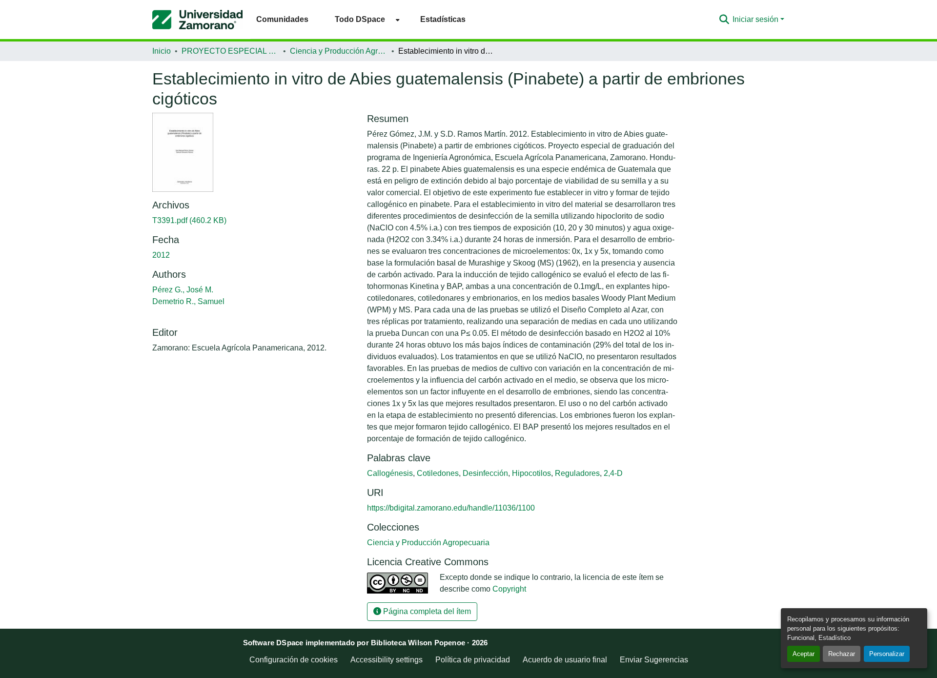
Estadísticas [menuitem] (443, 19)
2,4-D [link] (613, 473)
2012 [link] (161, 255)
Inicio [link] (161, 51)
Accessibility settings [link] (386, 660)
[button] (197, 19)
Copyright (509, 589)
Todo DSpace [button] (360, 19)
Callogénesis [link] (390, 473)
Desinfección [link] (485, 473)
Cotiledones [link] (438, 473)
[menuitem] (364, 19)
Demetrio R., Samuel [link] (188, 301)
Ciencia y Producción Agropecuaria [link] (338, 51)
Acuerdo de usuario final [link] (565, 660)
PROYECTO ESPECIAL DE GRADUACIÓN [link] (230, 51)
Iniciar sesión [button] (756, 19)
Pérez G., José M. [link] (182, 290)
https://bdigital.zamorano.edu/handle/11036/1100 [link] (451, 508)
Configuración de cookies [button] (293, 660)
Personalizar (886, 653)
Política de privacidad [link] (472, 660)
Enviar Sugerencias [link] (654, 660)
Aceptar (804, 653)
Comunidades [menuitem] (282, 19)
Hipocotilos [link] (531, 473)
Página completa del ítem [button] (426, 611)
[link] (253, 220)
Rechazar (841, 653)
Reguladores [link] (577, 473)
